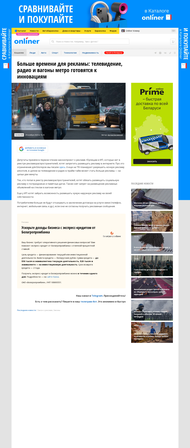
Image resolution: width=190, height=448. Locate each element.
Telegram (97, 295)
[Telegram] (155, 52)
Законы (56, 310)
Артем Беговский (115, 135)
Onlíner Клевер (133, 30)
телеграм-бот (89, 301)
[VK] (165, 52)
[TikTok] (170, 52)
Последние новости (26, 310)
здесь (62, 167)
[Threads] (174, 52)
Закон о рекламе (45, 310)
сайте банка (53, 276)
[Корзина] (173, 41)
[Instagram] (160, 52)
